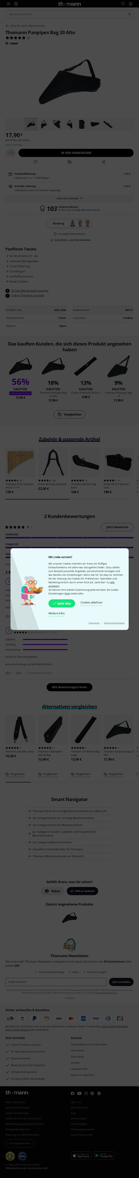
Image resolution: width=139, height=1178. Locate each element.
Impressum (94, 622)
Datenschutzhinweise (114, 622)
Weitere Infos (56, 613)
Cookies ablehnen (91, 602)
